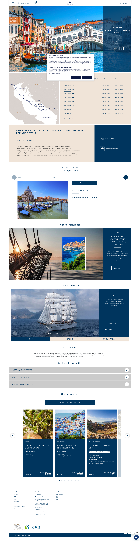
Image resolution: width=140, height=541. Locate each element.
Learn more (117, 268)
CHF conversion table (40, 514)
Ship (31, 339)
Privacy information (39, 496)
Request (115, 48)
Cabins (70, 339)
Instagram (61, 496)
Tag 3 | (89, 177)
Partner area (17, 504)
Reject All (76, 77)
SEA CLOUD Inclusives (22, 384)
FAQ (15, 496)
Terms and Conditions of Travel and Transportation (42, 500)
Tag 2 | (54, 177)
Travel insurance (20, 377)
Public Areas (109, 339)
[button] (59, 480)
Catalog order (17, 508)
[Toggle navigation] (13, 3)
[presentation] (14, 177)
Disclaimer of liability (39, 512)
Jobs (15, 499)
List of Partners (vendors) (54, 73)
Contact (16, 494)
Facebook (61, 494)
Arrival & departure (21, 370)
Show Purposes (54, 77)
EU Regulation (38, 507)
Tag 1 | (19, 177)
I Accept (87, 77)
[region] (70, 67)
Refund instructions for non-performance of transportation (42, 504)
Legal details (38, 494)
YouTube (61, 499)
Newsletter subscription (19, 506)
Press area (16, 501)
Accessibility (38, 509)
